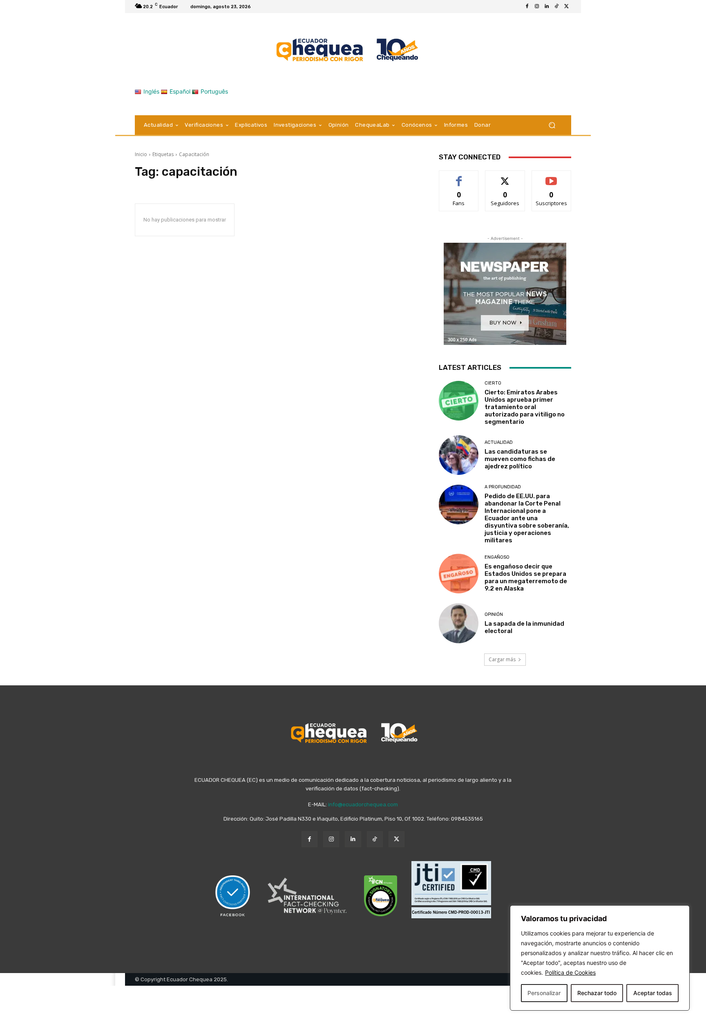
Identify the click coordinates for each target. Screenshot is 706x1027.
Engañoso (497, 557)
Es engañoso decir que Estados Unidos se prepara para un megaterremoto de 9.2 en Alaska (526, 577)
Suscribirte (551, 177)
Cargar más (502, 659)
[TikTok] (556, 6)
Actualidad (499, 442)
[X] (566, 6)
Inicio (141, 154)
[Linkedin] (547, 6)
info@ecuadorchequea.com (363, 804)
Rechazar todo (597, 992)
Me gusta (459, 177)
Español (180, 91)
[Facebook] (527, 6)
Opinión (494, 614)
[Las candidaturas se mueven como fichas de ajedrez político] (458, 455)
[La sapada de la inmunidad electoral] (458, 623)
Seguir (505, 177)
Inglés (151, 91)
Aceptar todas (652, 992)
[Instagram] (537, 6)
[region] (600, 958)
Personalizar (544, 992)
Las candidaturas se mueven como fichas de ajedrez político (520, 459)
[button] (551, 125)
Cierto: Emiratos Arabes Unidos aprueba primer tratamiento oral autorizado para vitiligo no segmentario (525, 407)
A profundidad (503, 487)
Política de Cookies (570, 972)
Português (214, 91)
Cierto (493, 383)
